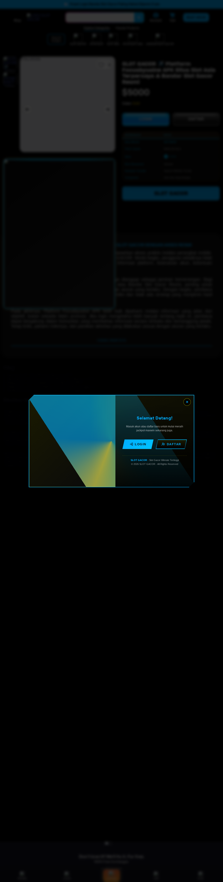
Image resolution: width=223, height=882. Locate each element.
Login (140, 444)
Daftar (174, 444)
